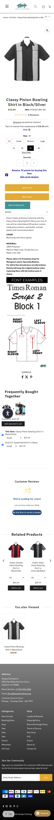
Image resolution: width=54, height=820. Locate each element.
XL (14, 148)
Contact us (26, 372)
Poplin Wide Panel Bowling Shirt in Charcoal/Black (38, 566)
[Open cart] (49, 6)
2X (22, 148)
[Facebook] (3, 806)
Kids (4, 732)
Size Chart (26, 152)
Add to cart (16, 588)
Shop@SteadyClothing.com (19, 693)
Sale (3, 736)
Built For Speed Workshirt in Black (21, 442)
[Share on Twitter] (27, 377)
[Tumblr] (17, 806)
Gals (4, 728)
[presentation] (4, 560)
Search (30, 740)
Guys (4, 724)
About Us (31, 744)
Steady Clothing (25, 814)
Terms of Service (34, 728)
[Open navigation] (7, 6)
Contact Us (31, 748)
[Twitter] (10, 806)
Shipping (17, 122)
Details (8, 212)
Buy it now (27, 197)
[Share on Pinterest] (31, 377)
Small (18, 141)
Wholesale (6, 744)
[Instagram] (6, 806)
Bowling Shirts (8, 720)
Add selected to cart (13, 424)
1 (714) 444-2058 (23, 689)
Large (42, 141)
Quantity (27, 157)
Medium (30, 141)
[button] (47, 16)
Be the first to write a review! (27, 512)
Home (5, 17)
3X (30, 148)
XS (9, 141)
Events (5, 740)
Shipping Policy (33, 720)
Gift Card (5, 748)
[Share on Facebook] (23, 377)
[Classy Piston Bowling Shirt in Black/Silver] (14, 629)
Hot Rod (12, 17)
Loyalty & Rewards (35, 716)
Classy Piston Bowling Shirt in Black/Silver (24, 433)
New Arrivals (7, 716)
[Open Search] (35, 6)
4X (39, 148)
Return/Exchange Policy (37, 724)
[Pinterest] (14, 806)
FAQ (28, 736)
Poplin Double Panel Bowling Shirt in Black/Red (16, 566)
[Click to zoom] (47, 30)
